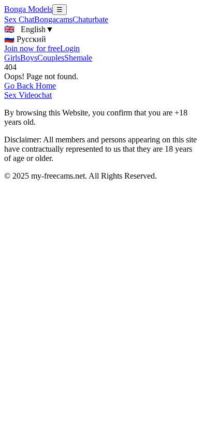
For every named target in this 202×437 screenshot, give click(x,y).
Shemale (78, 57)
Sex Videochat (28, 95)
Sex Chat (19, 19)
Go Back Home (30, 85)
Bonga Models (28, 9)
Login (70, 48)
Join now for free (32, 48)
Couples (50, 57)
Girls (12, 57)
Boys (28, 57)
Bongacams (53, 19)
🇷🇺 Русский (25, 39)
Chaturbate (90, 19)
